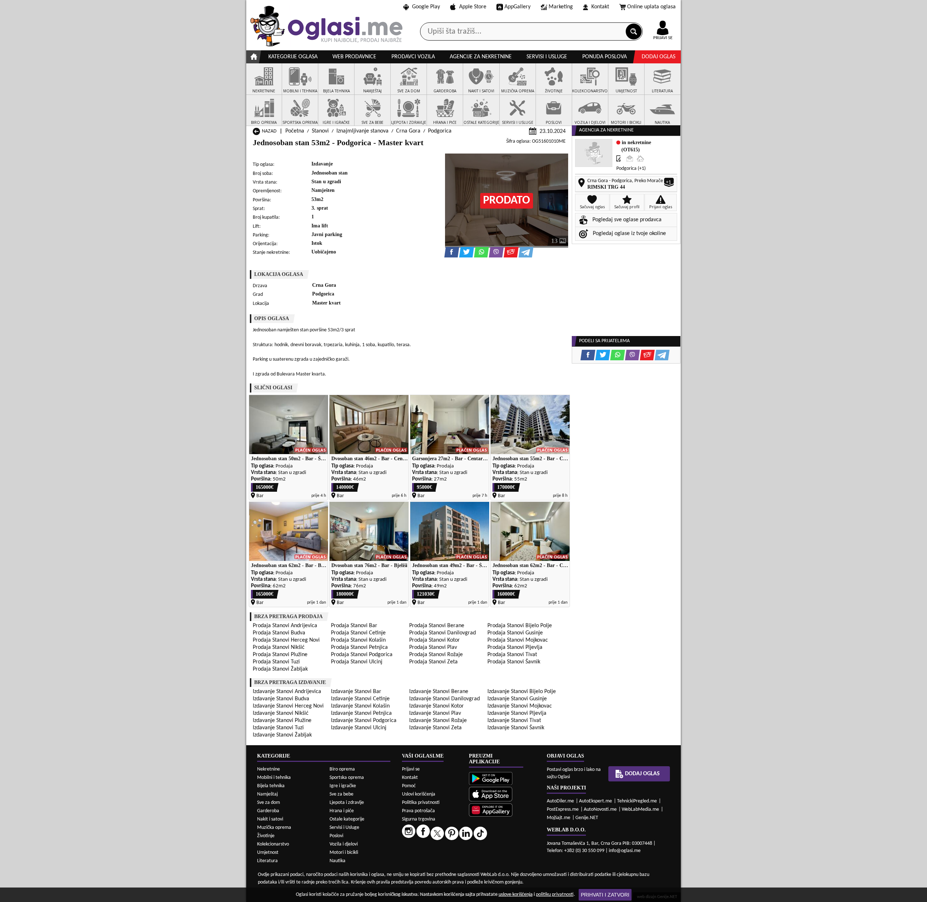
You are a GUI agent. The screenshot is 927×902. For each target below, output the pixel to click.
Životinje (265, 836)
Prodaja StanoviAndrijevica (285, 626)
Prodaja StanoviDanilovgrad (442, 633)
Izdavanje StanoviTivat (514, 720)
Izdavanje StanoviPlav (435, 713)
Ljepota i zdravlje (347, 802)
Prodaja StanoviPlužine (280, 655)
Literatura (267, 861)
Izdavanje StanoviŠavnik (515, 728)
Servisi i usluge (547, 57)
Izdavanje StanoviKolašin (360, 706)
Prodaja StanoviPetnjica (359, 647)
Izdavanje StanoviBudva (281, 699)
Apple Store (472, 7)
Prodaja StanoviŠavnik (513, 662)
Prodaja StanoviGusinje (515, 633)
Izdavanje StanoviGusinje (517, 699)
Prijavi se (411, 769)
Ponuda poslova (604, 57)
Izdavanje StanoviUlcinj (358, 728)
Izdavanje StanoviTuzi (278, 728)
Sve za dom (268, 802)
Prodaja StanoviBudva (279, 633)
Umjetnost (267, 852)
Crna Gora (408, 131)
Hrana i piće (342, 811)
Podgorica (440, 131)
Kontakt (600, 7)
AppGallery (517, 7)
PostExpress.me (563, 809)
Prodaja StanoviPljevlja (514, 647)
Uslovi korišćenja (418, 794)
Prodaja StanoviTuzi (276, 662)
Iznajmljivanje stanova (362, 131)
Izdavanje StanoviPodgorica (364, 720)
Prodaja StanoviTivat (512, 655)
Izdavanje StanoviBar (356, 692)
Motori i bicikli (344, 852)
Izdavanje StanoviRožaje (438, 720)
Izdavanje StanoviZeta (435, 728)
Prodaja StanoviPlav (433, 647)
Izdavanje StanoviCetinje (360, 699)
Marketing (561, 7)
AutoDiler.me (560, 801)
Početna (294, 131)
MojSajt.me (558, 818)
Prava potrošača (418, 811)
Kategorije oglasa (293, 57)
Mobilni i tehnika (274, 777)
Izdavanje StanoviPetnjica (361, 713)
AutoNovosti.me (600, 809)
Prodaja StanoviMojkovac (517, 640)
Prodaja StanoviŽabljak (280, 669)
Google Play (426, 7)
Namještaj (267, 794)
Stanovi (320, 131)
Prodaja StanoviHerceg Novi (286, 640)
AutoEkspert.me (595, 801)
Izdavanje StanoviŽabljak (282, 735)
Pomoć (409, 786)
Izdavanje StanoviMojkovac (519, 706)
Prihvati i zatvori (605, 895)
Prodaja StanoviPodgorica (362, 655)
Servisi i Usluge (344, 827)
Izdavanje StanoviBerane (438, 692)
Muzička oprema (274, 827)
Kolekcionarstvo (273, 844)
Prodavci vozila (413, 57)
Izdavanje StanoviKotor (436, 706)
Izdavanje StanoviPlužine (282, 720)
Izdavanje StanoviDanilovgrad (444, 699)
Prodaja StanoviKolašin (358, 640)
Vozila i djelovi (344, 844)
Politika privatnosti (421, 802)
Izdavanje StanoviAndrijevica (287, 692)
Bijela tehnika (271, 786)
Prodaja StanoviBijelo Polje (519, 626)
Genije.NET (586, 818)
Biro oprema (342, 769)
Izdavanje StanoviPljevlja (516, 713)
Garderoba (268, 811)
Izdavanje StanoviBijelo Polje (521, 692)
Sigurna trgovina (418, 819)
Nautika (337, 861)
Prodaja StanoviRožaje (436, 655)
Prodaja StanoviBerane (436, 626)
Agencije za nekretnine (481, 57)
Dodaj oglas (658, 57)
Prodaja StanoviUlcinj (356, 662)
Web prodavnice (354, 57)
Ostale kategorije (347, 819)
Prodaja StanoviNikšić (279, 647)
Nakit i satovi (270, 819)
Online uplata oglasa (651, 7)
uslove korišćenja (516, 894)
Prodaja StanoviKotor (434, 640)
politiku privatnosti (555, 894)
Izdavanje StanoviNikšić (281, 713)
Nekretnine (268, 769)
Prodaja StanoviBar (354, 626)
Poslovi (336, 836)
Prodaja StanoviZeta (433, 662)
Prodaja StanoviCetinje (358, 633)
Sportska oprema (347, 777)
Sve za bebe (341, 794)
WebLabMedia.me (640, 809)
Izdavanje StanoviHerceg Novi (288, 706)
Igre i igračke (343, 786)
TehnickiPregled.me (637, 801)
